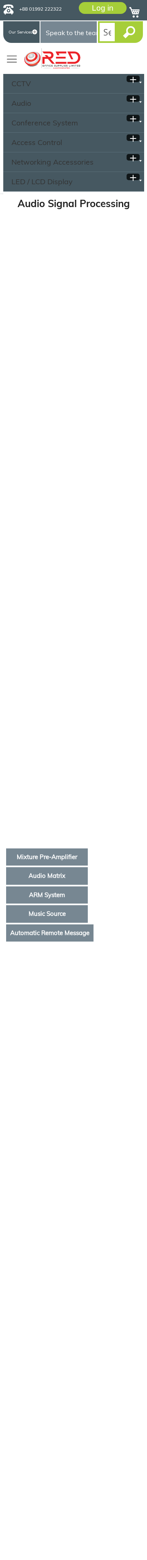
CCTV (21, 83)
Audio (21, 103)
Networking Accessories (52, 162)
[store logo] (52, 58)
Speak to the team (71, 33)
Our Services (20, 32)
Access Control (36, 142)
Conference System (44, 122)
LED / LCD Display (42, 181)
